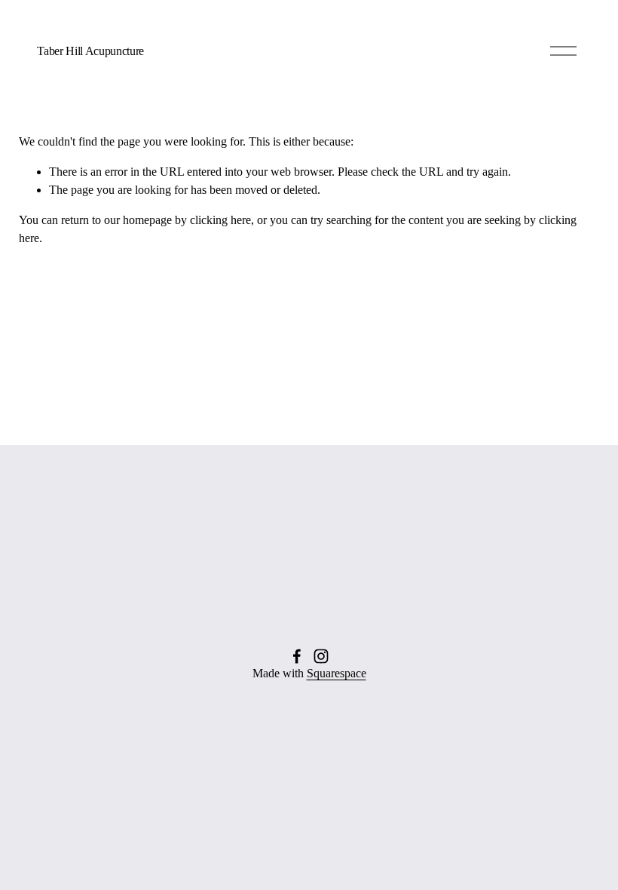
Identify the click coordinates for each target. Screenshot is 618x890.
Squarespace (336, 673)
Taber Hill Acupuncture (90, 50)
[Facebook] (296, 656)
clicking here (220, 219)
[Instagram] (321, 656)
